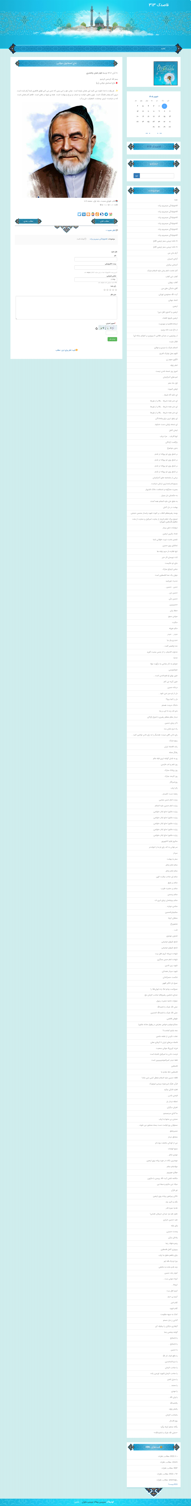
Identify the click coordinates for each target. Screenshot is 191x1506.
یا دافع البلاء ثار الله (170, 1356)
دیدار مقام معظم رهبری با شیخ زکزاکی (162, 717)
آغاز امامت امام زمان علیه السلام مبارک (162, 270)
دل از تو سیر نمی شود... (168, 693)
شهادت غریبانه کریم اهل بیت (166, 953)
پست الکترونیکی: (110, 264)
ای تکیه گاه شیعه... (170, 395)
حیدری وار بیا (172, 640)
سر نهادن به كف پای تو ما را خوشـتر (163, 847)
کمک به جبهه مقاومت (169, 1314)
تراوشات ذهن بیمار (170, 528)
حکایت (175, 622)
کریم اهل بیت (172, 1291)
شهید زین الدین (171, 965)
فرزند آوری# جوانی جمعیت (167, 1048)
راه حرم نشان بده (171, 729)
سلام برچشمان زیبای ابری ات (166, 900)
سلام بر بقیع (173, 882)
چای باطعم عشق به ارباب (168, 1255)
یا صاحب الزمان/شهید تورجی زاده (164, 1373)
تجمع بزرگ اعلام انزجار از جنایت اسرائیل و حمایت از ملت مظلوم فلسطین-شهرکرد (155, 521)
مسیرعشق (174, 1131)
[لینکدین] (84, 214)
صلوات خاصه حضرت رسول (167, 1001)
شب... (175, 930)
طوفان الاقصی (172, 1018)
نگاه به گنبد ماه (172, 1202)
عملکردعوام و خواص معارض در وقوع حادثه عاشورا (158, 1024)
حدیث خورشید (172, 581)
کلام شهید (174, 1308)
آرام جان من (173, 253)
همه (176, 200)
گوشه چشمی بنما (171, 1332)
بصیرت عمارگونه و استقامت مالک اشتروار (161, 489)
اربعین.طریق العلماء (170, 318)
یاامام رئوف (173, 1409)
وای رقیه (174, 1225)
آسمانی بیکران (172, 265)
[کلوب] (93, 214)
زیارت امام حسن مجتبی (168, 800)
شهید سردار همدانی (170, 971)
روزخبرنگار (174, 782)
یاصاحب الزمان (172, 1415)
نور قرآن (174, 1190)
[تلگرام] (106, 214)
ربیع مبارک (173, 740)
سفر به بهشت (172, 859)
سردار (175, 853)
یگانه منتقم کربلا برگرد (169, 1427)
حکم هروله (173, 628)
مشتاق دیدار (173, 1137)
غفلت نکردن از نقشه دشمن (167, 1036)
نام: (115, 256)
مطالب (166, 1456)
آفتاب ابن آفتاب (171, 276)
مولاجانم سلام (172, 1166)
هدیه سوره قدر (172, 1208)
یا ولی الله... (173, 1397)
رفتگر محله (173, 752)
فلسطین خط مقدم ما (169, 1072)
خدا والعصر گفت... (170, 646)
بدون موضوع (172, 448)
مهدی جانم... (172, 1154)
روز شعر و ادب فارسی (169, 764)
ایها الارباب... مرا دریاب (169, 436)
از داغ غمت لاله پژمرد (169, 330)
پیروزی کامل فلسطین (169, 1249)
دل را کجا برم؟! (172, 699)
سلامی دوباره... (171, 906)
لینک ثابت (81, 239)
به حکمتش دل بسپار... (169, 495)
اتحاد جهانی (173, 300)
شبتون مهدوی (172, 936)
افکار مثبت (173, 341)
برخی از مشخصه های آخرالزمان (165, 477)
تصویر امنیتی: (110, 323)
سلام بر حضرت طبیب (169, 888)
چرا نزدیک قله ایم (171, 1261)
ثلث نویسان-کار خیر (170, 557)
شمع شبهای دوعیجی (169, 941)
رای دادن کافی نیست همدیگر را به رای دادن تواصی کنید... (154, 735)
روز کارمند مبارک (171, 776)
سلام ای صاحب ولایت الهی (167, 876)
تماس (76, 1502)
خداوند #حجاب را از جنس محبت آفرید (162, 652)
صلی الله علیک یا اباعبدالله (167, 1007)
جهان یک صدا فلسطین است (166, 575)
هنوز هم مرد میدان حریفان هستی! (164, 1214)
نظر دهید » (110, 230)
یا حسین (174, 1350)
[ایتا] (97, 214)
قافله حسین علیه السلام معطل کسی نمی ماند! (160, 1077)
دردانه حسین (172, 687)
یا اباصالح (174, 1338)
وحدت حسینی (172, 1231)
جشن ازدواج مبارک (170, 569)
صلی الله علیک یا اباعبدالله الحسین (164, 1012)
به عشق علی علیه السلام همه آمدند (164, 501)
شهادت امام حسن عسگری (167, 959)
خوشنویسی (173, 670)
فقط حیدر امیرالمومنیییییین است (164, 1060)
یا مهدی (174, 1391)
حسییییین (174, 604)
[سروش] (102, 214)
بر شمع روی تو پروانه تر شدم (166, 454)
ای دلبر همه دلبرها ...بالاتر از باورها (164, 401)
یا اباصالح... (173, 1344)
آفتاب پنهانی (173, 282)
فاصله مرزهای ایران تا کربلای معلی (164, 1042)
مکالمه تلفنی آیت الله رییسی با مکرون (162, 1178)
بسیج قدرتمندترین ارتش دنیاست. (164, 483)
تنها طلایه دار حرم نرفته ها (167, 551)
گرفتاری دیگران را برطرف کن (166, 1326)
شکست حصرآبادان (170, 977)
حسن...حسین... (171, 587)
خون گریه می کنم (171, 681)
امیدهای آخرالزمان (170, 377)
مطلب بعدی (28, 221)
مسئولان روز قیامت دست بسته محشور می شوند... (158, 1125)
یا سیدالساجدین (171, 1361)
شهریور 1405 (153, 96)
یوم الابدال (173, 1421)
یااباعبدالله (174, 1403)
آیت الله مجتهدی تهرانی (168, 294)
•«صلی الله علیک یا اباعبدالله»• (166, 1432)
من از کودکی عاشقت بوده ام (166, 1143)
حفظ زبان (174, 610)
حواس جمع (173, 616)
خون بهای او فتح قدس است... (165, 675)
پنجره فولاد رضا (172, 1243)
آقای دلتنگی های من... (169, 288)
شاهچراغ (174, 924)
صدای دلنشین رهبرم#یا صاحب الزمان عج (161, 995)
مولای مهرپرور (172, 1172)
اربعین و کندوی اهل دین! (168, 312)
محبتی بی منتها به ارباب (168, 1119)
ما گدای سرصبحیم (170, 1113)
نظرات (160, 1456)
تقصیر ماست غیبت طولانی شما (165, 539)
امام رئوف (174, 365)
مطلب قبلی (104, 221)
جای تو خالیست (171, 563)
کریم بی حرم (173, 1296)
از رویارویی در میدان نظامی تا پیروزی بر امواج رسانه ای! (155, 335)
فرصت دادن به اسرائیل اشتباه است (164, 1054)
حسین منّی (173, 599)
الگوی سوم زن (172, 359)
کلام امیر (174, 1302)
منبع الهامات (173, 1149)
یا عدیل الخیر (172, 1379)
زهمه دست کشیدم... (169, 794)
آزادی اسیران (172, 259)
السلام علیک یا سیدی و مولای (166, 347)
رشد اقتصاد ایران (171, 746)
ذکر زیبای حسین (171, 723)
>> (147, 133)
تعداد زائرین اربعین (170, 533)
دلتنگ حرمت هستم (170, 705)
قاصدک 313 (159, 5)
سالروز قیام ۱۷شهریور (169, 841)
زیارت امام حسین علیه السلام (166, 805)
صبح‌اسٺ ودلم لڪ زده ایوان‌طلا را (164, 989)
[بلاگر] (88, 214)
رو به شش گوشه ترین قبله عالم (165, 758)
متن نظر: (113, 295)
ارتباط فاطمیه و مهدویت (168, 324)
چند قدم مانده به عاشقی (168, 1267)
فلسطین (174, 1066)
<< (161, 133)
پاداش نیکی (173, 1237)
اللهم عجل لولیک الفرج (169, 353)
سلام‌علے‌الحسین (171, 912)
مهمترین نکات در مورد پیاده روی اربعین (162, 1160)
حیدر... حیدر (172, 634)
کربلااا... (174, 1285)
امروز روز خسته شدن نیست (167, 371)
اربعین (175, 306)
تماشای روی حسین (170, 545)
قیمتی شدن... (172, 1095)
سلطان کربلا (173, 918)
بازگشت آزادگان (171, 442)
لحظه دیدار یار (172, 1101)
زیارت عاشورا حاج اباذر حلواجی (165, 811)
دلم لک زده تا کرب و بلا (168, 711)
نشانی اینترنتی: (111, 276)
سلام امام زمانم (172, 865)
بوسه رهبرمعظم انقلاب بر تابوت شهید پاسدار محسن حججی (154, 513)
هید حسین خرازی (170, 1220)
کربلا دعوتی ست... (170, 1279)
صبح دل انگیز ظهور (170, 983)
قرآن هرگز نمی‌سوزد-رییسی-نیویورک (163, 1083)
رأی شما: (113, 286)
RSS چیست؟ (173, 1484)
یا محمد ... (173, 1385)
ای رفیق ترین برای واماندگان (166, 418)
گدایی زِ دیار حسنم (170, 1320)
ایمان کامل (173, 430)
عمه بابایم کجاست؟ (170, 1030)
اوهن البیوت (173, 389)
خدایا (176, 658)
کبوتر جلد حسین (171, 1273)
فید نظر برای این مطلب (65, 350)
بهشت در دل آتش (170, 507)
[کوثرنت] (111, 214)
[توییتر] (79, 214)
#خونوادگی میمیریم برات (98, 239)
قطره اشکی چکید (171, 1089)
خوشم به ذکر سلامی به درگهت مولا (164, 664)
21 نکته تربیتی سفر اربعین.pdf (165, 241)
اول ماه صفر (173, 383)
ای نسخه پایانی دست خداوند (166, 424)
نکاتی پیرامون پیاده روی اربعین (165, 1196)
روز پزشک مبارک (171, 770)
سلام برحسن (173, 894)
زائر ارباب (174, 788)
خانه (163, 48)
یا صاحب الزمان (171, 1367)
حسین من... (173, 593)
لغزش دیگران (172, 1107)
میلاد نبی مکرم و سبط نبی (167, 1184)
